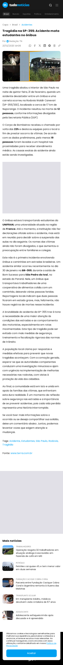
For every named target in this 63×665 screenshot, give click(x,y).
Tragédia (7, 444)
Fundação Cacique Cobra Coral (32, 579)
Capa (5, 24)
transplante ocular (26, 595)
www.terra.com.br (21, 453)
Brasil (6, 14)
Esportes (27, 14)
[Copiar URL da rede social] (59, 45)
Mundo (16, 14)
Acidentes (27, 24)
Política (37, 14)
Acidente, (15, 441)
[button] (57, 5)
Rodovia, (53, 441)
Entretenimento (52, 14)
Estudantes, (28, 441)
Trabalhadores (23, 546)
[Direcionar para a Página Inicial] (15, 5)
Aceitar (31, 653)
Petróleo (20, 563)
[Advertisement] (31, 187)
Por (12, 41)
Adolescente (22, 612)
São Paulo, (42, 441)
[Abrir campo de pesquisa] (50, 5)
